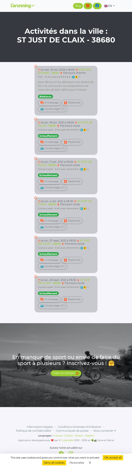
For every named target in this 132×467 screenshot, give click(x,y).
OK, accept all (113, 457)
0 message (49, 103)
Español (89, 435)
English (69, 435)
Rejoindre (72, 103)
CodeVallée (67, 440)
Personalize (77, 462)
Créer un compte (66, 373)
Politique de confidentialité (33, 430)
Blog (78, 5)
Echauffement (48, 135)
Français (58, 435)
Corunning (22, 6)
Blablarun (45, 96)
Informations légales (40, 426)
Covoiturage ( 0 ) (52, 109)
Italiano (79, 435)
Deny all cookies (54, 462)
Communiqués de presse (72, 430)
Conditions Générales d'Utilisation (79, 426)
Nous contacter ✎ (104, 430)
